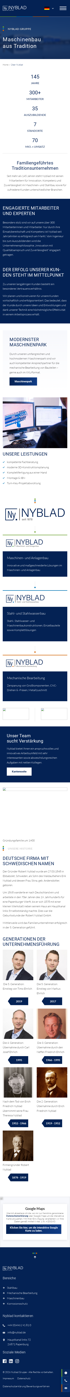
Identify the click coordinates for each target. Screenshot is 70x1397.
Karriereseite (19, 771)
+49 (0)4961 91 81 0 (19, 1325)
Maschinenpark (23, 381)
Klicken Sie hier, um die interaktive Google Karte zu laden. (34, 1229)
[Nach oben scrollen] (35, 1256)
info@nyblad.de (16, 1332)
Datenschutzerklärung (17, 1215)
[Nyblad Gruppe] (15, 8)
